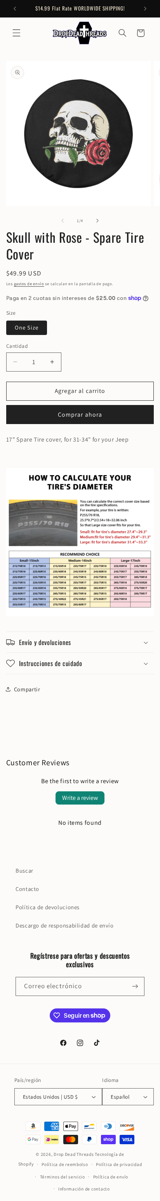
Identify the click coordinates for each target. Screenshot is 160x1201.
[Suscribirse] (135, 986)
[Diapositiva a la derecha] (97, 220)
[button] (16, 33)
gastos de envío (29, 283)
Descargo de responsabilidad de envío (65, 925)
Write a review (80, 798)
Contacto (27, 888)
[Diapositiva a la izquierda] (62, 220)
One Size (26, 327)
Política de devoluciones (48, 907)
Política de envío (111, 1177)
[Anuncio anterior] (14, 8)
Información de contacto (84, 1189)
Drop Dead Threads (74, 1154)
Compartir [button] (27, 689)
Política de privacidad (119, 1164)
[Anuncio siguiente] (145, 8)
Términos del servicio (62, 1177)
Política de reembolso (65, 1164)
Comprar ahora (80, 414)
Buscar (24, 870)
